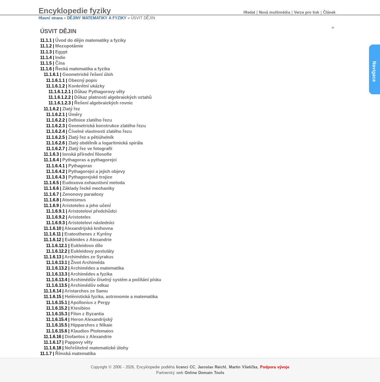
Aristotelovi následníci (91, 222)
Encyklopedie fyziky (75, 10)
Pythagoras (80, 165)
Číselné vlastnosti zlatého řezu (100, 131)
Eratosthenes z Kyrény (88, 234)
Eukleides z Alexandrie (88, 239)
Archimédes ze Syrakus (88, 256)
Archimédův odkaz (89, 285)
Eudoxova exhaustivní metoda (93, 182)
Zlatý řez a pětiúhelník (91, 137)
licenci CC (185, 367)
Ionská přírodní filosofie (87, 154)
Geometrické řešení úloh (87, 74)
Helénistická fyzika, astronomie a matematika (111, 296)
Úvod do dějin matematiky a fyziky (90, 40)
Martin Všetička (243, 367)
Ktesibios (80, 308)
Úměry (75, 114)
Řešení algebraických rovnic (103, 103)
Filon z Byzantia (87, 313)
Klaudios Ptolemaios (92, 331)
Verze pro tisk (306, 12)
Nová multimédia (274, 12)
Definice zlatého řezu (90, 120)
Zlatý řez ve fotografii (90, 148)
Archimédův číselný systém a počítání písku (115, 279)
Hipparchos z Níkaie (91, 325)
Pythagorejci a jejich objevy (96, 171)
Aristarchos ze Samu (86, 291)
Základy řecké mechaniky (88, 188)
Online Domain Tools (204, 372)
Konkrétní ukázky (86, 86)
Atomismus (74, 200)
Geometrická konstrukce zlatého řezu (107, 125)
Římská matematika (75, 353)
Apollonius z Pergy (90, 302)
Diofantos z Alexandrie (88, 336)
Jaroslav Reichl (212, 367)
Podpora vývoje (274, 367)
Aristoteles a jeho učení (86, 205)
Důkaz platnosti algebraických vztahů (113, 97)
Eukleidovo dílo (87, 245)
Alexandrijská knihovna (88, 228)
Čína (60, 63)
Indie (60, 57)
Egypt (61, 52)
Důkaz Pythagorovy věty (99, 91)
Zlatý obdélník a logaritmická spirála (105, 143)
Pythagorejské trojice (90, 177)
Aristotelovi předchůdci (92, 211)
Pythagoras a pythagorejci (89, 159)
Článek (329, 12)
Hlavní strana (51, 18)
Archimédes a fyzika (91, 274)
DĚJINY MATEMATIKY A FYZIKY (96, 18)
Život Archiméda (87, 262)
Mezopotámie (69, 46)
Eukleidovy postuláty (92, 251)
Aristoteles (79, 217)
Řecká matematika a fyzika (82, 68)
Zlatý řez (71, 108)
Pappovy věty (79, 342)
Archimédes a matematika (97, 268)
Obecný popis (82, 80)
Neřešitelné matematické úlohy (96, 348)
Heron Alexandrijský (92, 319)
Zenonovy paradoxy (82, 194)
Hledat (249, 12)
